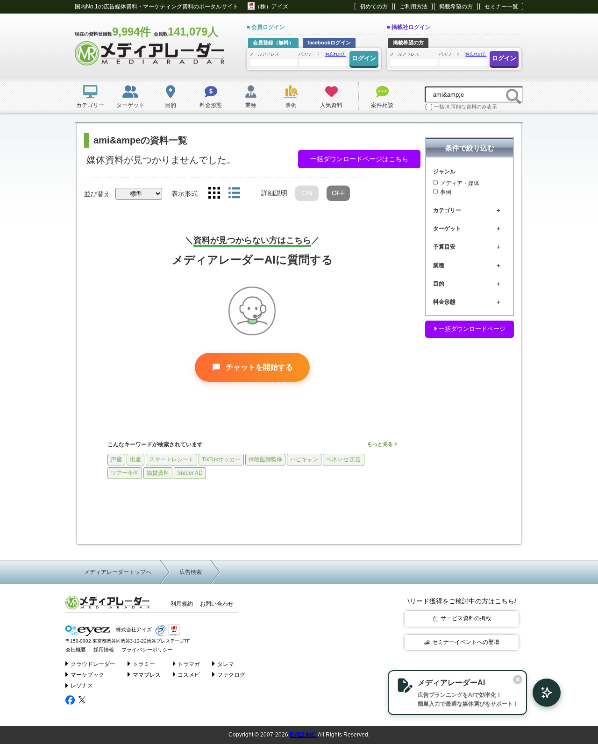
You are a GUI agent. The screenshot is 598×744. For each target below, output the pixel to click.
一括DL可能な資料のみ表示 (465, 106)
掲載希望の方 (456, 6)
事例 (445, 192)
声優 (116, 459)
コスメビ (189, 675)
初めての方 (374, 6)
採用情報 (103, 649)
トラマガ (189, 664)
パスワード (322, 54)
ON (307, 193)
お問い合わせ (217, 604)
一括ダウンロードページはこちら (359, 159)
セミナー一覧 (501, 6)
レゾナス (82, 685)
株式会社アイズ (133, 630)
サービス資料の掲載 (466, 618)
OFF (338, 193)
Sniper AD (190, 473)
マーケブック (87, 675)
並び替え (97, 194)
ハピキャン (304, 459)
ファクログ (231, 675)
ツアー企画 (125, 473)
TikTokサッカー (221, 459)
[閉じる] (517, 679)
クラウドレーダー (93, 664)
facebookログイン (329, 42)
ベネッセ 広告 (343, 459)
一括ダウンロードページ (471, 328)
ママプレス (147, 675)
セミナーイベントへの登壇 (465, 642)
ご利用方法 (413, 6)
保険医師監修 (265, 459)
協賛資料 (158, 473)
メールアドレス (264, 54)
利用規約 (182, 604)
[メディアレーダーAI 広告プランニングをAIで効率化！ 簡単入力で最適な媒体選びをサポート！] (542, 693)
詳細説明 (274, 193)
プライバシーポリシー (147, 649)
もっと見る (380, 444)
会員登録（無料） (273, 42)
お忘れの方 (335, 54)
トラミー (144, 664)
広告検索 (190, 572)
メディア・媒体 (459, 182)
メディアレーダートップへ (117, 572)
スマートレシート (171, 459)
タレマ (225, 664)
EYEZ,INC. (303, 734)
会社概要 (75, 649)
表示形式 (184, 193)
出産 (135, 459)
